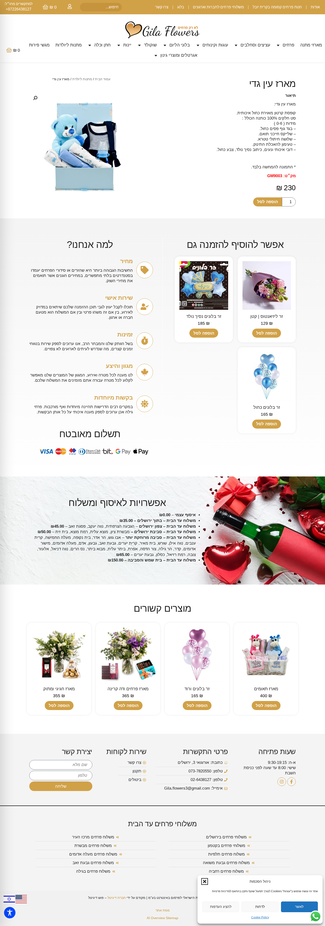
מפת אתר (163, 910)
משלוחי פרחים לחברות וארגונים (218, 7)
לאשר (299, 907)
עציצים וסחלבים (255, 45)
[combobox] (101, 7)
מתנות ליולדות (68, 45)
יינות (127, 45)
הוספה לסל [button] (266, 333)
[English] (21, 898)
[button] (204, 881)
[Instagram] (281, 781)
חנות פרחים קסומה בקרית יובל (277, 7)
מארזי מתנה (311, 45)
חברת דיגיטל (117, 898)
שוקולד (150, 45)
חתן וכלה (102, 45)
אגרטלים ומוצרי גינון (178, 55)
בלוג (180, 7)
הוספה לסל (267, 202)
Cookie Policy (260, 917)
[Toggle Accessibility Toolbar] (10, 912)
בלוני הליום (179, 45)
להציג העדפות (220, 907)
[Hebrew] (9, 898)
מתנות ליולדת (82, 79)
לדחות (260, 907)
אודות (315, 7)
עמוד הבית (102, 79)
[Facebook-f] (291, 781)
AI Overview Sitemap (162, 918)
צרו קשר (161, 7)
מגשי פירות (39, 45)
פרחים (288, 45)
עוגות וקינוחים (215, 45)
